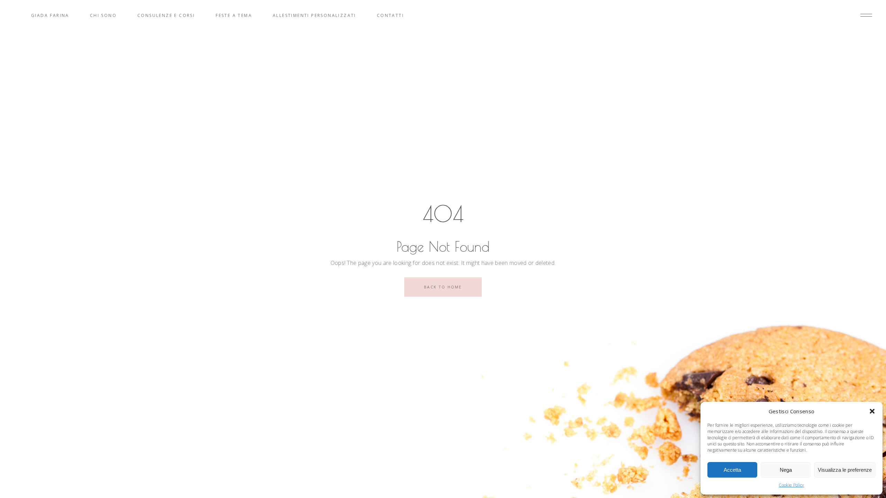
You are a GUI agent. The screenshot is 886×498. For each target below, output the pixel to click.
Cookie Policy (791, 485)
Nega (786, 470)
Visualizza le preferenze (845, 470)
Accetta (732, 470)
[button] (872, 411)
